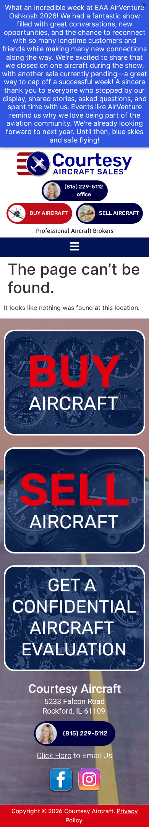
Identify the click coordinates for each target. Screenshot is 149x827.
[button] (74, 247)
